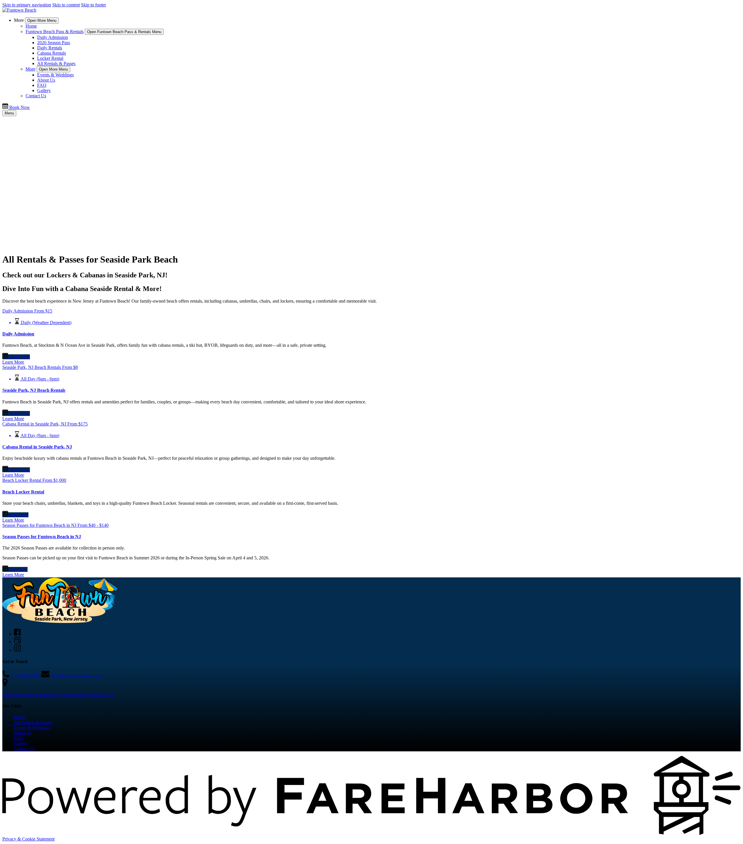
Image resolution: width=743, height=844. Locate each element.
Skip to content (66, 4)
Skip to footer (93, 4)
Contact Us (36, 95)
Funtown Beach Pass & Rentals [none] (55, 31)
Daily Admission (52, 37)
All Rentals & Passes (56, 63)
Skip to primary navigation (26, 4)
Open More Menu (41, 20)
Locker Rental (50, 58)
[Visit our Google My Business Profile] (17, 641)
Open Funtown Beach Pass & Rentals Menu (124, 32)
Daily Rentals (49, 47)
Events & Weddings (55, 74)
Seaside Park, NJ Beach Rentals (33, 390)
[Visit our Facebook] (17, 633)
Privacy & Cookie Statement (28, 838)
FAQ (41, 85)
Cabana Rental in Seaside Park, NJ (37, 446)
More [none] (30, 69)
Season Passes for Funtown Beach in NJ (41, 536)
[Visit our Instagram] (17, 649)
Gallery (44, 90)
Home (31, 26)
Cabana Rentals (51, 53)
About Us (46, 80)
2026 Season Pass (53, 42)
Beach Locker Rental (23, 491)
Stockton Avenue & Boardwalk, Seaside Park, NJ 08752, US (58, 694)
